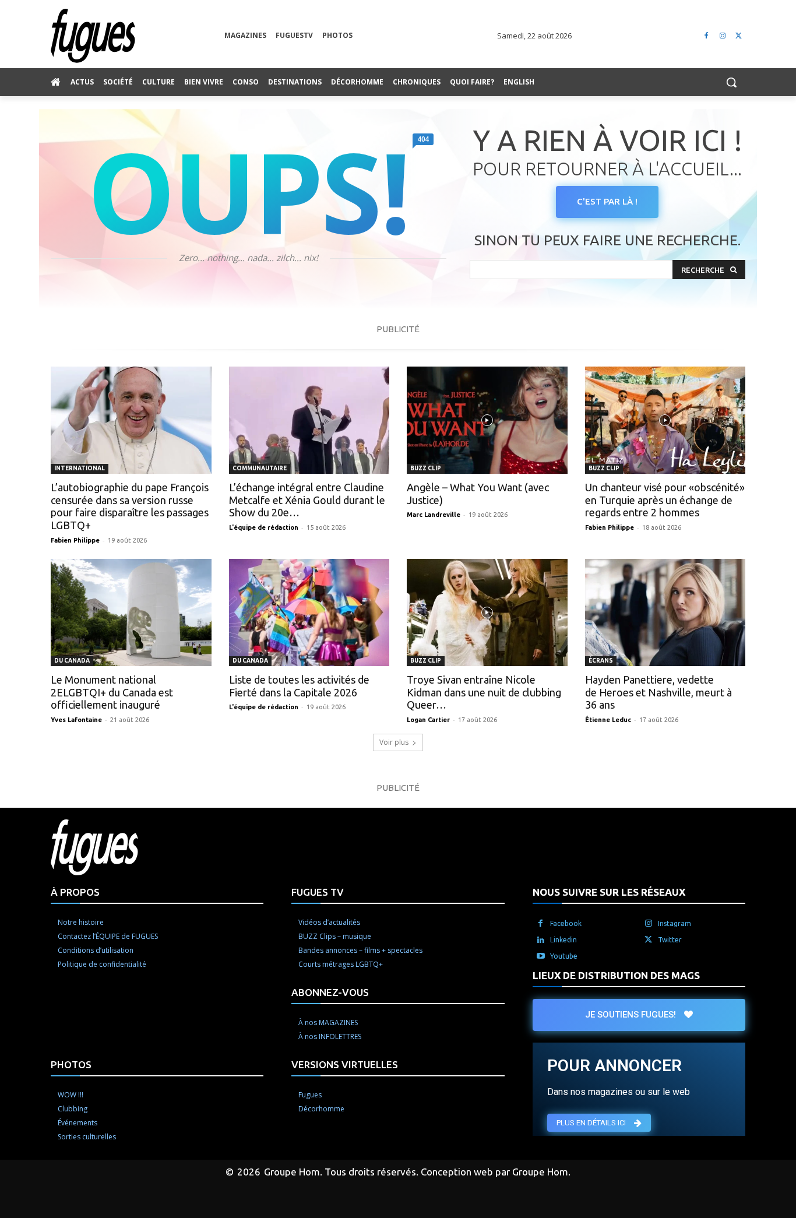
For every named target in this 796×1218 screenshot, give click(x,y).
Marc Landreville (433, 514)
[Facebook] (706, 36)
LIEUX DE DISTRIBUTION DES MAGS (616, 975)
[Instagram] (722, 36)
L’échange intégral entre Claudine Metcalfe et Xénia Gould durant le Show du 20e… (307, 499)
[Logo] (137, 36)
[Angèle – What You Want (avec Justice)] (487, 420)
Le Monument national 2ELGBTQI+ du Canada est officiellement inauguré (112, 692)
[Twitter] (738, 36)
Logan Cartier (428, 719)
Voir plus (393, 742)
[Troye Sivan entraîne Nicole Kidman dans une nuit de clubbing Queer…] (487, 613)
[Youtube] (541, 956)
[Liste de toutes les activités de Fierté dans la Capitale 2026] (309, 613)
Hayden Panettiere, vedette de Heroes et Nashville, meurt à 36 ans (658, 692)
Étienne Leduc (608, 719)
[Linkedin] (541, 940)
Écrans (601, 660)
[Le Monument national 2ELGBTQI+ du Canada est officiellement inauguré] (131, 613)
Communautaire (260, 468)
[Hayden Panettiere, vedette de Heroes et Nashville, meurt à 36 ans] (665, 613)
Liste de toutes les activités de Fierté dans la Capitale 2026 (299, 686)
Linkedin (563, 940)
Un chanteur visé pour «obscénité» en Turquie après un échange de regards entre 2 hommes (665, 499)
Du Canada (72, 660)
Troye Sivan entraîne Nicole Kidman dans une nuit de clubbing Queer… (484, 692)
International (79, 468)
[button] (731, 82)
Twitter (670, 940)
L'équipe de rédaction (263, 527)
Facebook (566, 923)
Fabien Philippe (75, 540)
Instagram (674, 923)
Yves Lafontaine (76, 719)
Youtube (563, 956)
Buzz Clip (425, 468)
